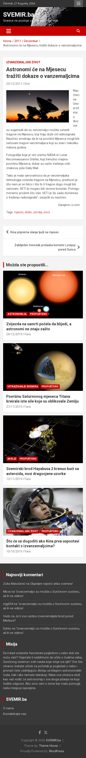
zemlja (37, 212)
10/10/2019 (14, 551)
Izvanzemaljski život (23, 62)
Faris (28, 334)
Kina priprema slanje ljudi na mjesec (34, 232)
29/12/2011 (14, 83)
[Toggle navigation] (8, 31)
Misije (12, 458)
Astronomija (17, 314)
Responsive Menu (78, 3)
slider (28, 212)
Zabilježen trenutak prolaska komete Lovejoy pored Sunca (45, 247)
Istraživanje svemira (23, 386)
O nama (8, 708)
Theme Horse (48, 746)
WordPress (56, 751)
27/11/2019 (14, 406)
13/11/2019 (14, 479)
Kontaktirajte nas (14, 714)
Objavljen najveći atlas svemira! (51, 584)
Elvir (27, 83)
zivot (46, 212)
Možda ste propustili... (27, 264)
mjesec (19, 212)
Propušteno (38, 314)
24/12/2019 (14, 334)
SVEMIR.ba (18, 14)
